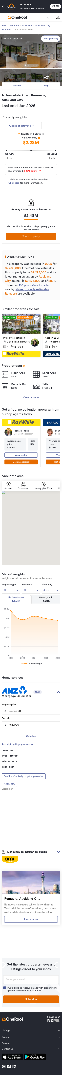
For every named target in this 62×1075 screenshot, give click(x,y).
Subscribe (31, 999)
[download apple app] (12, 1057)
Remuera (6, 29)
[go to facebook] (9, 1066)
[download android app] (35, 1057)
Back (4, 26)
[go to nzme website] (53, 1019)
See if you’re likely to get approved (22, 776)
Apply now (9, 784)
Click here (13, 183)
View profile (21, 455)
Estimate (14, 26)
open (55, 6)
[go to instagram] (4, 1066)
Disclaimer (7, 789)
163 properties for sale (34, 285)
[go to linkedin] (14, 1066)
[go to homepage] (17, 17)
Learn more (31, 919)
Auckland (27, 26)
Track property (50, 38)
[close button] (2, 6)
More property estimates (32, 289)
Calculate (31, 736)
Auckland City (42, 26)
